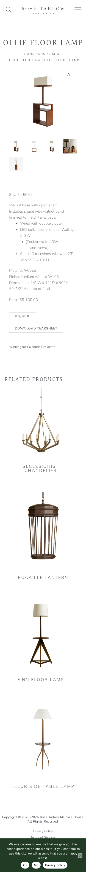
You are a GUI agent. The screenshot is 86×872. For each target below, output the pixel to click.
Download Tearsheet (36, 328)
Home (29, 54)
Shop (43, 54)
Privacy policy (55, 865)
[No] (80, 855)
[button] (69, 75)
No (36, 865)
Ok (25, 865)
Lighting (32, 60)
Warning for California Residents (32, 347)
